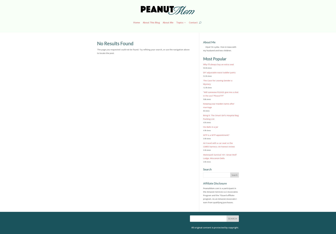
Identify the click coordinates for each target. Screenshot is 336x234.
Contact (193, 22)
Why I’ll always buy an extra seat (218, 64)
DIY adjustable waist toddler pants (219, 72)
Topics (179, 22)
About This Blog (151, 22)
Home (136, 22)
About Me (168, 22)
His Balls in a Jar (210, 127)
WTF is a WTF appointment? (216, 135)
